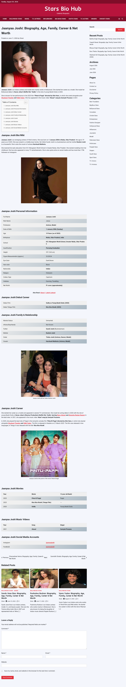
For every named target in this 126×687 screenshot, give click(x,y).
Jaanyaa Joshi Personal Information (15, 109)
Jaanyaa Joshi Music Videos (13, 124)
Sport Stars (93, 157)
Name (3, 653)
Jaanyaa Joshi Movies (11, 121)
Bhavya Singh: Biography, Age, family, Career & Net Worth (107, 48)
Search (92, 27)
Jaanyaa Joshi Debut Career (13, 112)
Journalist (93, 133)
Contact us (93, 86)
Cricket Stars (105, 19)
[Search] (122, 18)
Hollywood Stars (95, 126)
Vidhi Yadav (21, 98)
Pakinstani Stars (95, 140)
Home (5, 19)
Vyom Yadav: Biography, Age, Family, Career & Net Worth (71, 594)
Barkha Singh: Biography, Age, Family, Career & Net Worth (107, 39)
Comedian (93, 112)
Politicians (93, 143)
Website (4, 662)
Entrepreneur (93, 119)
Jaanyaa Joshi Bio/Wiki (12, 105)
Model (27, 19)
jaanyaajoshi (50, 543)
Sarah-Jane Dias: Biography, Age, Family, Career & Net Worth (13, 595)
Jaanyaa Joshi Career (11, 118)
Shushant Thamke (7, 98)
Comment (5, 629)
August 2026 (93, 65)
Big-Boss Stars (60, 19)
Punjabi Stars (94, 147)
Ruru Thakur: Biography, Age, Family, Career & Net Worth (107, 51)
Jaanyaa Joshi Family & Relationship (15, 115)
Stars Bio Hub (63, 8)
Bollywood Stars (15, 19)
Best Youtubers (94, 102)
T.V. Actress (36, 19)
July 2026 (92, 69)
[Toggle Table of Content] (25, 102)
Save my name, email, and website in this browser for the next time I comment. (29, 671)
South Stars (73, 19)
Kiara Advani (61, 415)
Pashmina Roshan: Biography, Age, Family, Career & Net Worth (43, 595)
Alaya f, (42, 293)
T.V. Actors (84, 19)
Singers (94, 19)
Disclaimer (93, 90)
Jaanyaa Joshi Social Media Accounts (16, 128)
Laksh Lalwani (50, 293)
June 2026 (93, 72)
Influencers (47, 19)
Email (47, 653)
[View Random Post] (119, 18)
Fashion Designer (95, 122)
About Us (92, 83)
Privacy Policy (94, 93)
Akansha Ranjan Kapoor (77, 415)
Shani (22, 38)
